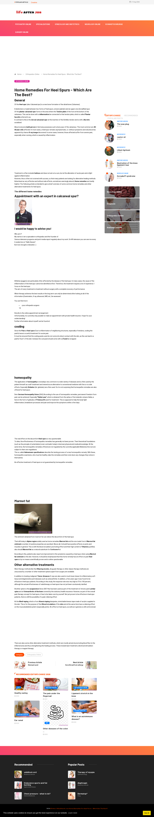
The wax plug (123, 124)
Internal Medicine (80, 710)
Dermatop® (82, 793)
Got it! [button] (146, 813)
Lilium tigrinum (123, 150)
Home (19, 74)
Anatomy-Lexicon (51, 687)
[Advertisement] (77, 53)
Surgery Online (21, 32)
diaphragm (82, 783)
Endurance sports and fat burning (35, 784)
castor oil (121, 137)
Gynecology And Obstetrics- (67, 24)
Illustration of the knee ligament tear (127, 164)
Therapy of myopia (86, 772)
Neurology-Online (92, 24)
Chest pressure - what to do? (37, 793)
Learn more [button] (72, 813)
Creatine (34, 2)
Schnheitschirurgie (114, 24)
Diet (18, 687)
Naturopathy (121, 134)
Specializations (43, 24)
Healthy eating (21, 693)
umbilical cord (30, 772)
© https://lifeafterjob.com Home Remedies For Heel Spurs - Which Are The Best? (79, 809)
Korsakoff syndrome (126, 176)
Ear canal (18, 720)
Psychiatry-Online (23, 24)
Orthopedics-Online (32, 74)
